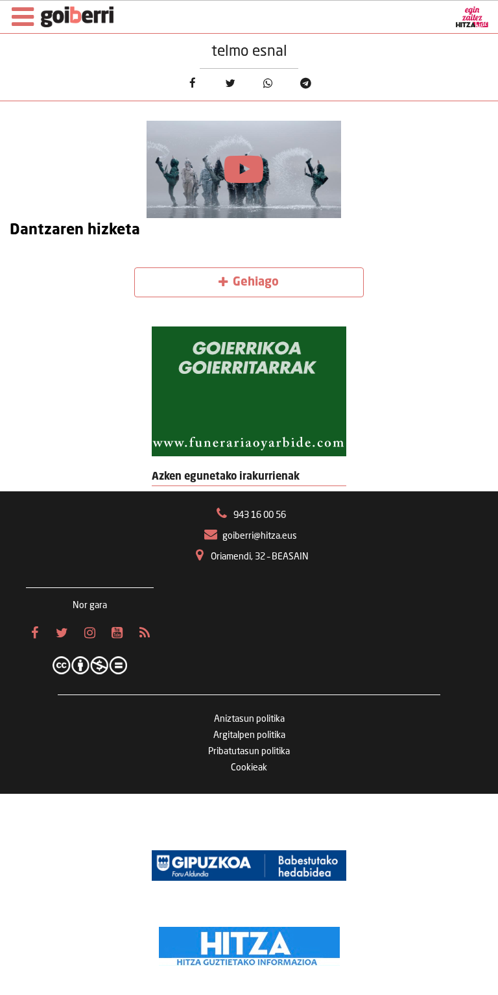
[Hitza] (249, 943)
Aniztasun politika (249, 719)
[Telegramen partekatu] (305, 83)
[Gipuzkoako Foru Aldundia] (249, 865)
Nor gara (90, 605)
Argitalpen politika (249, 735)
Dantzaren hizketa (75, 230)
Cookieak (249, 767)
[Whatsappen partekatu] (268, 83)
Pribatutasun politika (249, 751)
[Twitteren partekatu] (229, 83)
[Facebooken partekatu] (192, 83)
